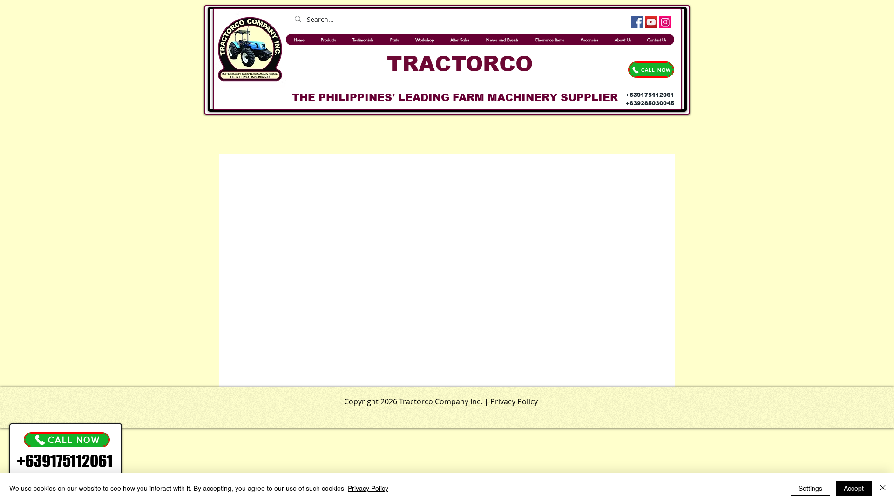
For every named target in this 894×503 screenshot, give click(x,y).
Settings (810, 488)
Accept (854, 488)
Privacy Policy (368, 488)
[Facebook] (637, 22)
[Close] (882, 488)
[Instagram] (665, 22)
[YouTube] (651, 22)
